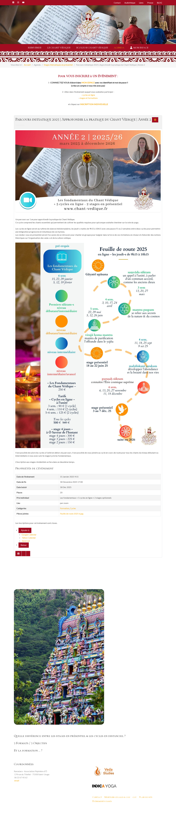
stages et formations (88, 98)
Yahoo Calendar (29, 537)
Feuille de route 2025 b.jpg (71, 513)
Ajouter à (25, 530)
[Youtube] (23, 2)
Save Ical (26, 541)
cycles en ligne (88, 95)
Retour (24, 545)
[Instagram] (18, 2)
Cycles (73, 508)
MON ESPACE (88, 82)
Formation (64, 508)
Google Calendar (29, 534)
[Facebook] (13, 2)
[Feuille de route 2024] (88, 345)
